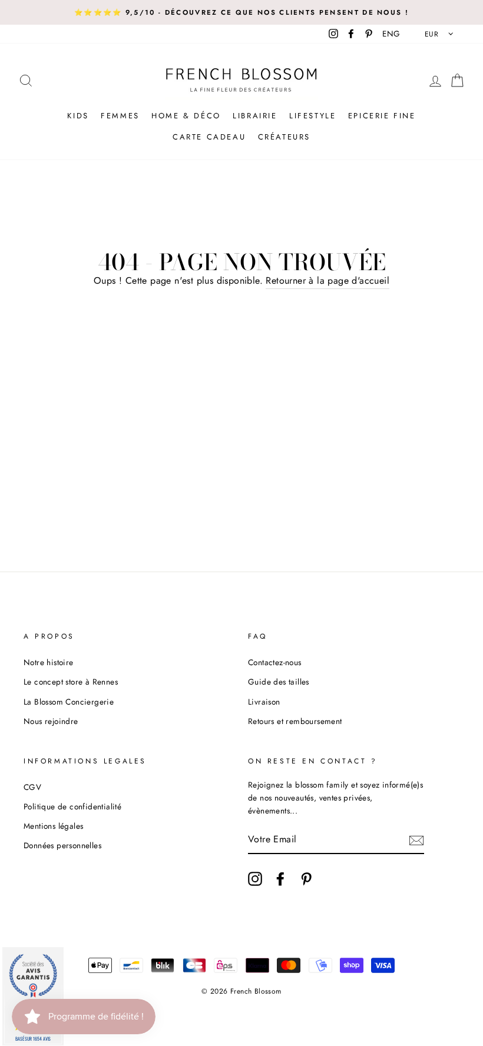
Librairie (255, 115)
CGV (32, 787)
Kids (77, 115)
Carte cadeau (209, 136)
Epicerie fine (382, 115)
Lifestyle (312, 115)
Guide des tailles (278, 682)
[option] (241, 12)
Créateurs (284, 136)
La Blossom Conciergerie (69, 702)
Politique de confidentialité (72, 806)
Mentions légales (53, 826)
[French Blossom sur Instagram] (255, 879)
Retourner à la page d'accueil (327, 280)
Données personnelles (62, 845)
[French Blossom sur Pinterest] (306, 879)
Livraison (264, 702)
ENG (391, 33)
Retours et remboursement (295, 721)
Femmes (120, 115)
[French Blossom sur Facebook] (280, 879)
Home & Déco (186, 115)
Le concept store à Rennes (71, 682)
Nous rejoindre (51, 721)
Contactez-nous (275, 662)
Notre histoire (49, 662)
